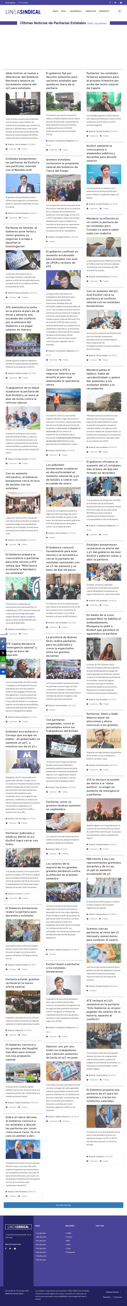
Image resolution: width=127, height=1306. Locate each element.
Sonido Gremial (21, 373)
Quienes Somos (112, 1292)
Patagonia (70, 1252)
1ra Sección (41, 1233)
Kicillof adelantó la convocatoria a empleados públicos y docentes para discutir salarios (102, 153)
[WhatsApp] (3, 659)
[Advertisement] (63, 46)
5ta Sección (41, 1248)
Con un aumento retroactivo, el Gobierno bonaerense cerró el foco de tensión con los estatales (23, 481)
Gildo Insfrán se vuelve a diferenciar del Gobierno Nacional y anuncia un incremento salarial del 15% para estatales (22, 81)
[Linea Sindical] (25, 11)
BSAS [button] (63, 11)
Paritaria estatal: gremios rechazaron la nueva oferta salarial (22, 983)
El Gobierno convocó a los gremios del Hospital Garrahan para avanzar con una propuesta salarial (22, 1052)
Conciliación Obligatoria (65, 141)
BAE (57, 849)
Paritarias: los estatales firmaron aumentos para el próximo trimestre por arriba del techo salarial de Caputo (103, 81)
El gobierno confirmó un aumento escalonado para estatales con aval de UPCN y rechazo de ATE (62, 259)
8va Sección (41, 1260)
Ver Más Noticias (63, 1205)
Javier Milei (94, 831)
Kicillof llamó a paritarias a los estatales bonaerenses (63, 968)
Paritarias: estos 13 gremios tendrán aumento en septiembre (63, 805)
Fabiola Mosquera (94, 667)
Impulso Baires (102, 914)
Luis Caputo (20, 698)
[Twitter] (116, 2)
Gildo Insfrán (11, 119)
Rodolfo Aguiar (19, 616)
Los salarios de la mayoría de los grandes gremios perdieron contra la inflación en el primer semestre (63, 871)
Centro (69, 1237)
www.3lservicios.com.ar (14, 1293)
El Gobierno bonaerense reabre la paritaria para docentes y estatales (22, 912)
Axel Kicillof (107, 191)
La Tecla (18, 894)
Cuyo (68, 1248)
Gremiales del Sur (63, 237)
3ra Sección (41, 1241)
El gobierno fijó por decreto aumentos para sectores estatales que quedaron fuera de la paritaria (62, 81)
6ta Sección (41, 1252)
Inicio (55, 11)
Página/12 (19, 1030)
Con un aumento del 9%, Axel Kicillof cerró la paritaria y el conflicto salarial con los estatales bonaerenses (103, 298)
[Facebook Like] (3, 641)
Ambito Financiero (63, 950)
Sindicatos (91, 11)
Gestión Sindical (102, 131)
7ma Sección (41, 1256)
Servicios (107, 1297)
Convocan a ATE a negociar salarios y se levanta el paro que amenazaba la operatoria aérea (62, 377)
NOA (68, 1244)
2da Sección (41, 1237)
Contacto (118, 1297)
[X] (3, 653)
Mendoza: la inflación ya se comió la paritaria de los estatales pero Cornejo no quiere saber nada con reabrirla (103, 226)
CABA (68, 1233)
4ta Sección (41, 1244)
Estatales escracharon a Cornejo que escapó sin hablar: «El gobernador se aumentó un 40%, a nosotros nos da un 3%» (23, 739)
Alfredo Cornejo (23, 780)
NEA (68, 1241)
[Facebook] (111, 2)
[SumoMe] (3, 671)
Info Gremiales (21, 144)
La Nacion (100, 1157)
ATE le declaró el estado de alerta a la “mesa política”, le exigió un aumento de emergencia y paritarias (103, 787)
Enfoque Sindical (21, 293)
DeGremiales (61, 450)
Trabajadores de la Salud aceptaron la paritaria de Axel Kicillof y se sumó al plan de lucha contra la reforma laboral (22, 395)
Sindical (11, 144)
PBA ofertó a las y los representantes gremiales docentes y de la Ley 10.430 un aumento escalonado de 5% (104, 866)
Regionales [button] (75, 11)
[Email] (3, 665)
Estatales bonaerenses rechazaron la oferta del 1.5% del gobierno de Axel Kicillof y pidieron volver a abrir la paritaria (104, 552)
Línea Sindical (20, 629)
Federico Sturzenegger (15, 691)
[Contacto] (121, 2)
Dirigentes (104, 11)
